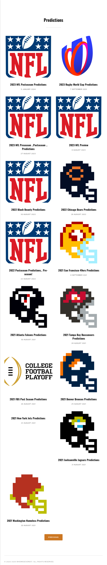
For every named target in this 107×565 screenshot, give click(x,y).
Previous (53, 537)
